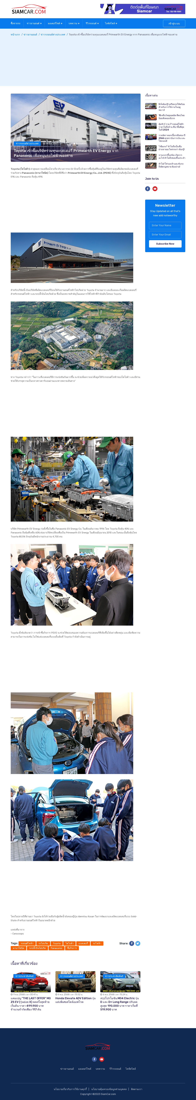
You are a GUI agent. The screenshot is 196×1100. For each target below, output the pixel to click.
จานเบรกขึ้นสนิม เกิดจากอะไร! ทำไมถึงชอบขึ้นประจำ (172, 156)
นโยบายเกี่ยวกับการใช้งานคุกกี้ (70, 1089)
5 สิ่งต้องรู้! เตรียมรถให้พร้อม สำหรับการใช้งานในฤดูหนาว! (172, 107)
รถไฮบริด (43, 943)
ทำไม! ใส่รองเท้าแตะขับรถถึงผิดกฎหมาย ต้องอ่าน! (171, 165)
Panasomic (56, 948)
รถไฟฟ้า (97, 943)
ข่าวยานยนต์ (33, 23)
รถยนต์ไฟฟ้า (27, 943)
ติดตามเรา (136, 1089)
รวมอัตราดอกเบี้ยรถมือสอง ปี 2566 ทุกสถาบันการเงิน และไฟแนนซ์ (172, 138)
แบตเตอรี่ (83, 943)
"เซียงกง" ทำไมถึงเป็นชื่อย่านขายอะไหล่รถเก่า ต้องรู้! (172, 148)
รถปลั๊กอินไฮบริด (37, 948)
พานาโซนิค (18, 948)
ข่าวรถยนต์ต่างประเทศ (53, 34)
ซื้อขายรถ (15, 23)
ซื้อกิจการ (72, 948)
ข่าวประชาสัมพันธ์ (24, 976)
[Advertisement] (98, 59)
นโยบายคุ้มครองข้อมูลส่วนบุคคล (109, 1089)
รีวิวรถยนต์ (91, 23)
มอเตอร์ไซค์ (54, 23)
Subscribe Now (165, 243)
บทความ (73, 23)
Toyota (56, 943)
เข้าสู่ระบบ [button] (174, 23)
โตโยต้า (69, 943)
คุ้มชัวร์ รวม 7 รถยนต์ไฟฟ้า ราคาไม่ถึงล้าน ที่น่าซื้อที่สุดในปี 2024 (171, 127)
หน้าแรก (15, 34)
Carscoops (18, 933)
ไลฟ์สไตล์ (110, 23)
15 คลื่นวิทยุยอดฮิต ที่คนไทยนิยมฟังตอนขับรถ (172, 117)
